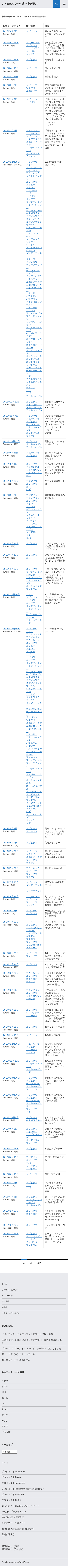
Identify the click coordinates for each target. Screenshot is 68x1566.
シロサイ (30, 242)
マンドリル (31, 364)
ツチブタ (30, 88)
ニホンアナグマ (34, 282)
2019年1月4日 (10, 130)
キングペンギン (34, 202)
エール (5, 1398)
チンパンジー (33, 270)
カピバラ (30, 102)
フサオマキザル (34, 313)
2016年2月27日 (11, 1211)
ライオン (30, 54)
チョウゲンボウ (34, 708)
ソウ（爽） (7, 1432)
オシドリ (30, 651)
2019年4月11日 (10, 76)
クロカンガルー (34, 210)
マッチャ (6, 1415)
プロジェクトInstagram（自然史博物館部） (23, 1488)
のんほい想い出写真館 (13, 1517)
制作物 (4, 1307)
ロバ (28, 393)
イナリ (5, 1380)
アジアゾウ (31, 162)
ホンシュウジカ (34, 356)
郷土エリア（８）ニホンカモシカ (18, 1354)
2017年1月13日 (11, 1035)
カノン (5, 1420)
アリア (5, 1426)
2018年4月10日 (11, 554)
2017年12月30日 (11, 594)
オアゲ (5, 1386)
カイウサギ (31, 190)
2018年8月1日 (10, 464)
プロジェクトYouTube (13, 1494)
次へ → (41, 1262)
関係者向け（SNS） (12, 1546)
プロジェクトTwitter (12, 1477)
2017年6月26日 (11, 896)
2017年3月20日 (11, 973)
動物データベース (9, 16)
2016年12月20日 (11, 1044)
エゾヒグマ (24, 16)
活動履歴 (5, 1301)
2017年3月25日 (11, 953)
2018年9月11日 (10, 452)
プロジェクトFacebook (13, 1471)
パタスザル (31, 296)
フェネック (31, 307)
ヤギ (28, 376)
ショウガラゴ (33, 239)
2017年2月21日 (11, 1010)
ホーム (4, 1284)
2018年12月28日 (11, 162)
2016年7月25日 (11, 1148)
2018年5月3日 (10, 495)
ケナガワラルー (34, 213)
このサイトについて (10, 1290)
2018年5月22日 (11, 481)
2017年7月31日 (11, 851)
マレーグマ (31, 831)
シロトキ (30, 244)
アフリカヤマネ (34, 167)
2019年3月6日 (10, 85)
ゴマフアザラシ (34, 139)
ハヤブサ (30, 745)
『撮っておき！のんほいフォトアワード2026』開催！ (28, 1334)
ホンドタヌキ (33, 362)
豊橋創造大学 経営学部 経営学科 (18, 1528)
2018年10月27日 (11, 441)
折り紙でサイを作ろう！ (14, 1523)
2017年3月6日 (10, 990)
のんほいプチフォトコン (14, 1511)
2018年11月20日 (11, 401)
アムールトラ (33, 42)
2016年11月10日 (11, 1061)
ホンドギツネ (33, 153)
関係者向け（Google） (13, 1549)
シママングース (34, 1012)
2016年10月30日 (11, 1077)
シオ (4, 1403)
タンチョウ (31, 262)
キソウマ (30, 199)
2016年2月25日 (11, 1225)
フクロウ (30, 310)
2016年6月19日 (11, 1157)
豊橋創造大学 (8, 1534)
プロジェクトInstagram (13, 1483)
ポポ (4, 1392)
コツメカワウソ (34, 48)
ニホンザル (31, 293)
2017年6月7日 (10, 910)
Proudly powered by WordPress (15, 1562)
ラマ (28, 390)
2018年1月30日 (11, 569)
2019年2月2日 (10, 99)
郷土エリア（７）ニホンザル (16, 1360)
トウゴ (5, 1409)
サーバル (30, 51)
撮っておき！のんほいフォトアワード (20, 1506)
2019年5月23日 (11, 42)
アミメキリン (33, 130)
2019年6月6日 (10, 31)
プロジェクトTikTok (11, 1500)
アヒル (29, 164)
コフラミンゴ (33, 219)
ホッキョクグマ (34, 344)
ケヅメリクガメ (34, 614)
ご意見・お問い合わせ (11, 1313)
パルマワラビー (34, 299)
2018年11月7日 (10, 416)
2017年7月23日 (11, 882)
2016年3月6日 (10, 1196)
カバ (28, 193)
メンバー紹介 (7, 1295)
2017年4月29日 (11, 922)
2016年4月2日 (10, 1182)
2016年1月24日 (11, 1233)
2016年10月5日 (11, 1117)
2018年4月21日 (11, 543)
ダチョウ (30, 259)
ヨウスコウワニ (34, 379)
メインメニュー (64, 4)
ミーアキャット (34, 367)
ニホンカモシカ (34, 284)
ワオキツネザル (34, 396)
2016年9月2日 (10, 1128)
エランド (30, 187)
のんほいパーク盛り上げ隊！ (20, 3)
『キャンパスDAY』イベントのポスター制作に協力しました (31, 1348)
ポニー (29, 347)
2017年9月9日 (10, 828)
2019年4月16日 (11, 59)
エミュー (30, 184)
